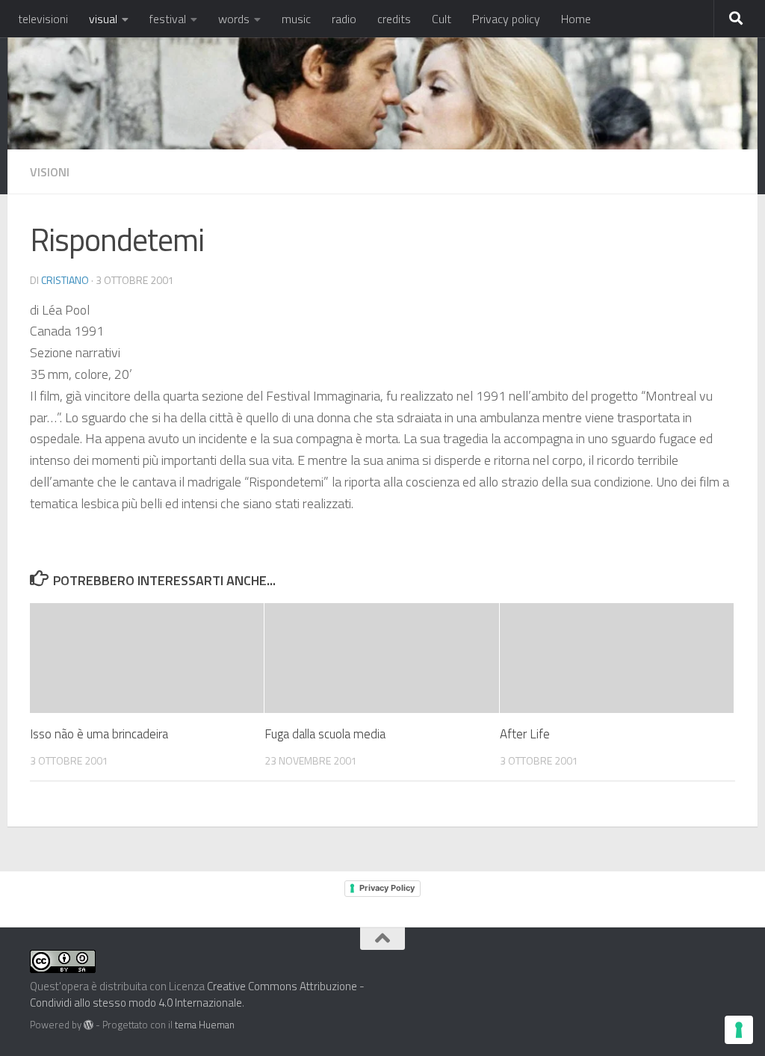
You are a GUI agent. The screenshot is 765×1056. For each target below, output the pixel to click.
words (234, 19)
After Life (525, 734)
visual (103, 19)
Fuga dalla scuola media (324, 734)
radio (344, 19)
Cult (441, 19)
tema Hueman (205, 1024)
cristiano (65, 280)
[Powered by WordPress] (88, 1025)
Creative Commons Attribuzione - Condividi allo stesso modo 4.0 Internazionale (197, 995)
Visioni (49, 172)
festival (167, 19)
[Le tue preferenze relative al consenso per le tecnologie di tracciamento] (739, 1030)
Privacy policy (506, 19)
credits (394, 19)
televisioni (43, 19)
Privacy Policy (387, 888)
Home (576, 19)
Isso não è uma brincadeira (99, 734)
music (296, 19)
